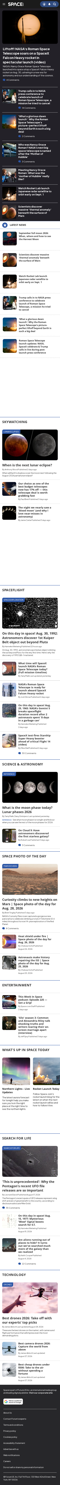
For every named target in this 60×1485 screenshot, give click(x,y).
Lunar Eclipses (11, 431)
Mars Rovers (10, 866)
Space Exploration (13, 600)
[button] (54, 4)
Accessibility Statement (14, 1443)
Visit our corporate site (41, 1392)
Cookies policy (10, 1437)
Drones (8, 1284)
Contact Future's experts (14, 1419)
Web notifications (11, 1455)
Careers (7, 1461)
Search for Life (12, 1148)
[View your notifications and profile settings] (49, 4)
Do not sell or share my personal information (23, 1467)
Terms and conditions (13, 1425)
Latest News (18, 225)
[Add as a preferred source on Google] (13, 1402)
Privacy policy (9, 1431)
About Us (7, 1412)
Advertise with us (11, 1449)
